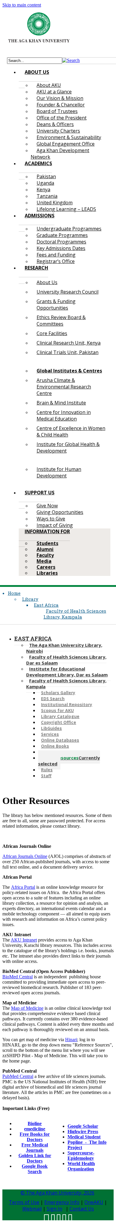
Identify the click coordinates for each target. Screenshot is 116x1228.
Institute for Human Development (59, 472)
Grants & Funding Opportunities (56, 304)
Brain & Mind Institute (61, 402)
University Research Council (67, 292)
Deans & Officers (55, 124)
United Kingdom (55, 202)
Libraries (47, 573)
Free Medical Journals (34, 1147)
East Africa (46, 605)
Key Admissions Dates (61, 248)
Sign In (54, 1208)
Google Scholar (83, 1126)
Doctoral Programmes (61, 241)
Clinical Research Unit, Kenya (69, 343)
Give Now (47, 505)
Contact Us (82, 1208)
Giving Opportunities (60, 512)
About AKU (49, 85)
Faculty (45, 555)
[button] (71, 60)
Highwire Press (83, 1131)
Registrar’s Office (56, 261)
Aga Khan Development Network (60, 153)
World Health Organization (81, 1166)
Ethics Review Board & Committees (61, 320)
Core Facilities (52, 333)
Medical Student (84, 1136)
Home (14, 593)
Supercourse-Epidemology (81, 1155)
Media (44, 561)
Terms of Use (24, 1202)
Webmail (32, 1208)
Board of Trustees (57, 111)
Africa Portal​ (23, 887)
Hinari (71, 1039)
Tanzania (47, 196)
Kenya (43, 189)
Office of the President (62, 117)
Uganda (45, 183)
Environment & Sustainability (69, 137)
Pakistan (46, 176)
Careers (46, 567)
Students (47, 543)
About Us (47, 282)
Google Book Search (35, 1169)
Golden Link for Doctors (34, 1158)
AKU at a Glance (54, 91)
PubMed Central (17, 1076)
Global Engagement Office (66, 144)
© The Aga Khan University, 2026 (57, 1192)
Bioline (35, 1123)
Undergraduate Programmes (69, 228)
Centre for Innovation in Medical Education (64, 415)
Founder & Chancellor (61, 104)
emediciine (34, 1128)
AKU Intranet (24, 939)
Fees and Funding (56, 254)
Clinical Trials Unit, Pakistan (67, 352)
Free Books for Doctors (35, 1137)
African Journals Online (24, 856)
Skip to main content (21, 4)
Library (30, 599)
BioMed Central (17, 976)
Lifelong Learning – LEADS (66, 209)
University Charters (58, 131)
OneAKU (93, 1202)
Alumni (45, 549)
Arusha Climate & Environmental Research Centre (64, 386)
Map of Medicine (27, 1008)
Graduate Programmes (62, 235)
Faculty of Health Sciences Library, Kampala (74, 614)
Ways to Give (51, 518)
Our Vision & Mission (60, 98)
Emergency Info (61, 1202)
